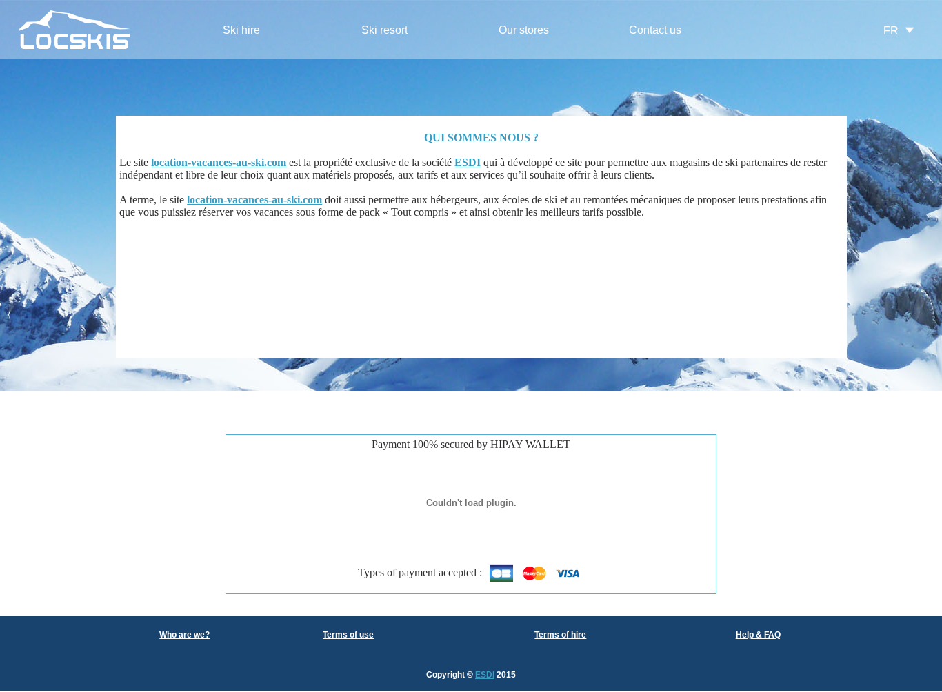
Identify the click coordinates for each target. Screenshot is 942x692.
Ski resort (384, 30)
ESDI (484, 675)
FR (891, 31)
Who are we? (184, 635)
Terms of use (348, 635)
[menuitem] (241, 30)
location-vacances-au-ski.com (218, 162)
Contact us (655, 30)
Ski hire (241, 30)
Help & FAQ (758, 635)
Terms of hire (560, 635)
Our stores (524, 30)
